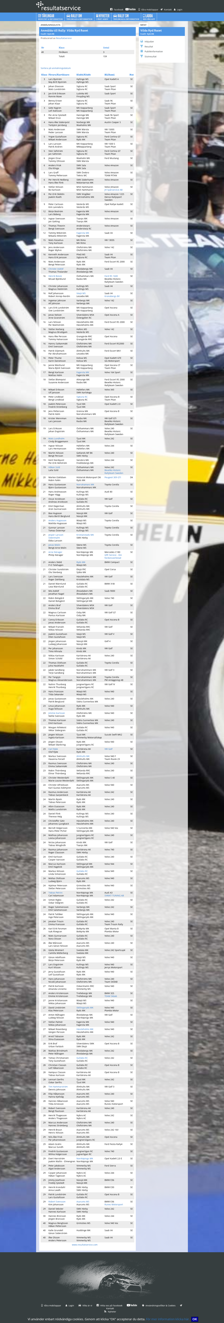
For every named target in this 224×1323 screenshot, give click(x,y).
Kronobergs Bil (112, 296)
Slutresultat (150, 56)
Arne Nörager (55, 552)
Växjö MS (81, 293)
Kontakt (167, 9)
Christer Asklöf (55, 268)
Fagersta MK (82, 232)
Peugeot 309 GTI (113, 477)
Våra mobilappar (149, 9)
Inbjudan (149, 41)
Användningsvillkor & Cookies (160, 1305)
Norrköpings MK (84, 1158)
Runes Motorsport (114, 1204)
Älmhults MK (83, 756)
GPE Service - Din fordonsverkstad (113, 556)
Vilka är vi (87, 1305)
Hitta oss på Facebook (111, 1305)
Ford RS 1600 (111, 276)
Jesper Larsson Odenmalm (55, 536)
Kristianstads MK (85, 534)
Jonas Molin (54, 544)
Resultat (149, 46)
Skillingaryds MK (84, 1007)
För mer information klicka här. (168, 1319)
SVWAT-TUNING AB (114, 895)
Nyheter (111, 1311)
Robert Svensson (57, 1201)
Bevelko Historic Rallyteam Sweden (114, 471)
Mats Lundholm (56, 438)
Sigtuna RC (82, 396)
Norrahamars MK (85, 484)
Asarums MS (82, 1201)
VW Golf (108, 748)
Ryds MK (80, 562)
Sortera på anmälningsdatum (56, 68)
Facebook (118, 9)
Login (179, 9)
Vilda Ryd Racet (151, 30)
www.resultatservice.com (85, 1244)
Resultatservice (64, 38)
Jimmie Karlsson (56, 713)
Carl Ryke (53, 748)
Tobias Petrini (55, 892)
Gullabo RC (82, 871)
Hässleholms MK (84, 1029)
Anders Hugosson (57, 520)
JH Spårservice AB (114, 189)
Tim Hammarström (58, 1086)
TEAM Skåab (111, 996)
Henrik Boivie (55, 276)
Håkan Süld (54, 467)
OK (194, 1319)
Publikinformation (154, 51)
